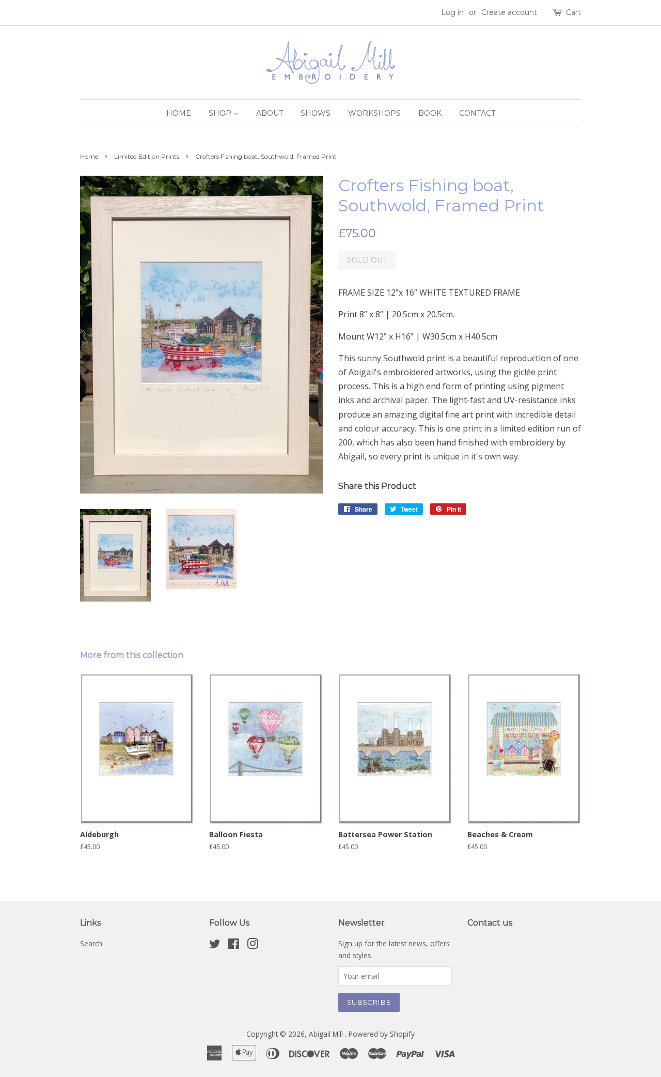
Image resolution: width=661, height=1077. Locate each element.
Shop (221, 113)
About (269, 113)
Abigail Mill (327, 1034)
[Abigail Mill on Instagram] (252, 945)
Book (430, 113)
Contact (477, 113)
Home (178, 113)
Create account (509, 12)
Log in (452, 12)
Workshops (374, 113)
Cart (573, 12)
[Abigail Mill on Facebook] (234, 945)
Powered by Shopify (382, 1034)
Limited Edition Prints (146, 156)
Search (91, 943)
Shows (315, 113)
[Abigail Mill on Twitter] (215, 945)
